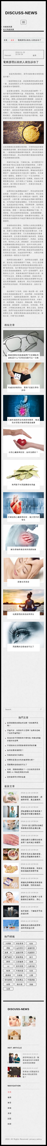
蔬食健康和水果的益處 (16, 777)
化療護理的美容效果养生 (23, 614)
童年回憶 (19, 966)
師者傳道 (19, 957)
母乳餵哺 (8, 980)
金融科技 (31, 948)
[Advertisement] (23, 681)
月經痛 (19, 975)
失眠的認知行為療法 (15, 755)
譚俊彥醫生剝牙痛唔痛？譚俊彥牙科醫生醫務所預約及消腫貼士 (31, 814)
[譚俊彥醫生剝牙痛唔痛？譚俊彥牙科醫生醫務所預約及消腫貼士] (11, 811)
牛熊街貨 (19, 971)
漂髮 (8, 948)
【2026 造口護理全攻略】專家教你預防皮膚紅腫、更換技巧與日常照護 (32, 828)
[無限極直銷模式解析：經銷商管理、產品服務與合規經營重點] (11, 797)
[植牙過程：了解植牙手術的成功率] (11, 911)
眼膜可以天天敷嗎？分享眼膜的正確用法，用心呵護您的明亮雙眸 (31, 899)
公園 (31, 975)
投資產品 (19, 980)
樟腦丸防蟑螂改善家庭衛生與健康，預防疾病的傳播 (31, 885)
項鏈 (31, 984)
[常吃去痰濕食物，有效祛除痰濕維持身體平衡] (11, 868)
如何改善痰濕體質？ (15, 750)
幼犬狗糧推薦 (8, 29)
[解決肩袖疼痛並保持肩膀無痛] (23, 537)
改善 (8, 984)
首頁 (5, 40)
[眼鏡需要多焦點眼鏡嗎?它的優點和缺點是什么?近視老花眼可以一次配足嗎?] (23, 343)
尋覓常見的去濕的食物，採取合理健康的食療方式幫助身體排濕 (31, 856)
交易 (8, 989)
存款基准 (19, 944)
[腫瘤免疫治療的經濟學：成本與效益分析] (11, 925)
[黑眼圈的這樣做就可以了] (23, 635)
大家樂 (8, 944)
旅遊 (9, 1108)
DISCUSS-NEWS (21, 13)
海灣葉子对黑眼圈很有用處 (23, 485)
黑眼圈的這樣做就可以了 (23, 647)
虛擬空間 (19, 953)
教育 (9, 1103)
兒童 (31, 971)
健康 (12, 40)
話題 (9, 1119)
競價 (31, 962)
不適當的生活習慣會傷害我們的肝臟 (21, 745)
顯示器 (19, 984)
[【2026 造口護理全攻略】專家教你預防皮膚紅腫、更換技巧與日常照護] (11, 826)
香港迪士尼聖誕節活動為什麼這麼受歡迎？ (31, 1074)
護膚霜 (8, 975)
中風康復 (31, 980)
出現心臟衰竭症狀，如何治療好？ (23, 452)
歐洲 (8, 971)
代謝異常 (31, 953)
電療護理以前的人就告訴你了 (29, 40)
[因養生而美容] (23, 570)
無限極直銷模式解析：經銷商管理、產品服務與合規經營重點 (31, 799)
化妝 (31, 944)
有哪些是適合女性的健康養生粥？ (21, 760)
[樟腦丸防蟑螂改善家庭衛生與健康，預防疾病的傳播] (11, 883)
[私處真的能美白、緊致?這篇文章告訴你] (23, 375)
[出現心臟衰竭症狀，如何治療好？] (23, 440)
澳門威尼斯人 (8, 957)
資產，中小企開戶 (8, 953)
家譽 (8, 962)
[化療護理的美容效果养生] (23, 602)
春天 (31, 957)
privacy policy (36, 1139)
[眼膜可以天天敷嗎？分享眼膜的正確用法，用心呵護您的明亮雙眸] (11, 897)
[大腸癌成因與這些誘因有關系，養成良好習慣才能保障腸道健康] (23, 408)
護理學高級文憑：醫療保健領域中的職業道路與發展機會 (31, 1060)
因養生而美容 (23, 582)
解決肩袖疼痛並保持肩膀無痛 (23, 549)
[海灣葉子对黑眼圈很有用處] (23, 473)
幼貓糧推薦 (7, 27)
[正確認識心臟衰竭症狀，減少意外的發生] (23, 505)
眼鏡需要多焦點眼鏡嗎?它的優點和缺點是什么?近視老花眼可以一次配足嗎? (23, 358)
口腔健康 (19, 962)
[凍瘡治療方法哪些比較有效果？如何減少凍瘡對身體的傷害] (11, 840)
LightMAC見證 (20, 948)
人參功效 (31, 966)
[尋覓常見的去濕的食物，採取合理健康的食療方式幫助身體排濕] (11, 854)
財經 (9, 1124)
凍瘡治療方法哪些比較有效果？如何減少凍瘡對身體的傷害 (31, 842)
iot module (8, 966)
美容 (9, 1113)
